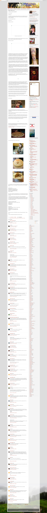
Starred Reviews (31, 357)
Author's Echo (32, 148)
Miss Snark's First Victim (33, 177)
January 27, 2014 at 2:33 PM (13, 356)
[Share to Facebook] (20, 217)
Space (30, 356)
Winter (30, 385)
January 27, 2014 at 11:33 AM (13, 326)
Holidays (30, 305)
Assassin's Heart (31, 233)
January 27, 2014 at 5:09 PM (13, 375)
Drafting (30, 272)
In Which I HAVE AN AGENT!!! (34, 210)
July (31, 202)
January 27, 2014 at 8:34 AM (13, 261)
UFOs (30, 377)
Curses (30, 266)
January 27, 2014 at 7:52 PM (13, 402)
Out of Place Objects (32, 328)
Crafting (30, 262)
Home (18, 504)
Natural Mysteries (31, 325)
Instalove (30, 310)
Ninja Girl (11, 408)
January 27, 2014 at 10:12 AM (13, 296)
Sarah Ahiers (34, 11)
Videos (30, 382)
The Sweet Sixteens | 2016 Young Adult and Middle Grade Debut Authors (33, 184)
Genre (30, 289)
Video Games (31, 381)
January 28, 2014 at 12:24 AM (13, 412)
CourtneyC (11, 404)
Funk (30, 285)
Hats (30, 301)
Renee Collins (11, 358)
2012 (31, 217)
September (32, 200)
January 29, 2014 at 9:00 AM (13, 475)
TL (10, 259)
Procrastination (31, 338)
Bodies (30, 243)
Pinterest (30, 334)
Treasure (30, 372)
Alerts (30, 227)
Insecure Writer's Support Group (34, 212)
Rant (30, 344)
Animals (30, 228)
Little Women (31, 314)
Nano (30, 324)
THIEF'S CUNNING (32, 21)
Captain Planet (31, 252)
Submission (31, 363)
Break (30, 247)
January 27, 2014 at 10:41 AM (13, 306)
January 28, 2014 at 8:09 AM (13, 422)
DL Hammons (31, 156)
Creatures (31, 263)
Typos (30, 376)
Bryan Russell (11, 313)
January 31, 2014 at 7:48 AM (13, 483)
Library (30, 313)
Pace (30, 330)
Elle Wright (11, 349)
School (30, 348)
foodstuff (30, 280)
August (31, 201)
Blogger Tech (31, 242)
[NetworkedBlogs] (34, 116)
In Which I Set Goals (33, 209)
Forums (30, 281)
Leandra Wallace (12, 377)
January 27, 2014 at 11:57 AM (13, 335)
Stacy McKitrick (12, 333)
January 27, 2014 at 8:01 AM (13, 230)
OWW (30, 329)
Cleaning (30, 256)
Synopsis (30, 366)
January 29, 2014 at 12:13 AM (13, 455)
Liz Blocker (11, 463)
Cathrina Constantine (12, 467)
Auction (30, 234)
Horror (30, 306)
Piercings (31, 333)
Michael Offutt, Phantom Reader (13, 317)
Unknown (11, 438)
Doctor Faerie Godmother (33, 159)
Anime (30, 229)
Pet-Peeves (31, 332)
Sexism (30, 352)
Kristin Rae (11, 245)
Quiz (30, 343)
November (32, 198)
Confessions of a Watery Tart (33, 154)
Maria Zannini (31, 169)
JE (10, 471)
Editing (30, 275)
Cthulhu (30, 265)
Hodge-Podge (31, 304)
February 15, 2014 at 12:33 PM (13, 500)
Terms (30, 368)
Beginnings (31, 239)
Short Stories (31, 353)
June (31, 203)
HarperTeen (31, 299)
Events (30, 277)
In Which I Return (32, 211)
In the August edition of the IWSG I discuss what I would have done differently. (33, 175)
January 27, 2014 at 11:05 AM (13, 315)
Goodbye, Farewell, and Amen (33, 143)
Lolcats (30, 315)
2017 (31, 194)
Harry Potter (31, 300)
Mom (30, 320)
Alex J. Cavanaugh (12, 220)
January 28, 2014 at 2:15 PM (13, 436)
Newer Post (10, 504)
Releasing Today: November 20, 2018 (34, 185)
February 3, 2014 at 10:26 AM (13, 496)
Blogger (27, 510)
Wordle (30, 387)
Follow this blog (34, 117)
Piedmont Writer (32, 181)
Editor (30, 276)
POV (30, 337)
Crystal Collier (11, 263)
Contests (30, 261)
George (30, 290)
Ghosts (30, 291)
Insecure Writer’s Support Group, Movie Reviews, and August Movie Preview (33, 146)
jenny (10, 424)
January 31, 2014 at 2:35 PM (13, 487)
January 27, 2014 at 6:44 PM (13, 392)
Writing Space (31, 391)
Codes (30, 257)
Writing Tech (31, 392)
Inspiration (31, 309)
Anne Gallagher (12, 442)
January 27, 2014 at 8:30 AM (13, 252)
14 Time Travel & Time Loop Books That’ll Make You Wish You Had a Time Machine (33, 152)
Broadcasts (31, 248)
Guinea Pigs (31, 296)
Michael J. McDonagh (32, 171)
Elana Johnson (11, 298)
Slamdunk (11, 373)
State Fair (31, 358)
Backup (30, 237)
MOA (30, 319)
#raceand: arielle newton (32, 187)
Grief (30, 294)
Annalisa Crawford (12, 308)
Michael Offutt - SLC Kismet (33, 174)
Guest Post (31, 295)
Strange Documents (32, 362)
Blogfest (30, 241)
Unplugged (31, 378)
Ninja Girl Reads (32, 179)
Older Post (26, 504)
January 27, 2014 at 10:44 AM (13, 311)
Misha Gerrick (11, 477)
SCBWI (30, 347)
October (32, 199)
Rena (10, 328)
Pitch (30, 335)
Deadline (30, 267)
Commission (31, 258)
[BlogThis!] (19, 217)
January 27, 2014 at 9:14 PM (13, 406)
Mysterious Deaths (32, 323)
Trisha (10, 457)
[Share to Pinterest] (21, 217)
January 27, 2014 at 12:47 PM (13, 343)
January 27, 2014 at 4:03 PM (13, 371)
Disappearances (31, 270)
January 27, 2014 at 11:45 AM (13, 331)
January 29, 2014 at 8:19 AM (13, 469)
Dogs (30, 271)
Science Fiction (31, 349)
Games (30, 286)
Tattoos (30, 367)
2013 (31, 216)
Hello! (30, 167)
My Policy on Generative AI (33, 149)
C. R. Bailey (11, 481)
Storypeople (31, 361)
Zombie (30, 396)
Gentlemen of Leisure (32, 161)
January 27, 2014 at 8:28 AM (13, 243)
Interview (30, 311)
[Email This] (18, 217)
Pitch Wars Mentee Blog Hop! (33, 141)
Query (30, 342)
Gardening (31, 287)
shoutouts (31, 354)
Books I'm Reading (32, 246)
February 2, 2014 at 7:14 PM (13, 492)
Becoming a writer (31, 238)
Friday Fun (32, 208)
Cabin (30, 251)
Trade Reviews (31, 371)
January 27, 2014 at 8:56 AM (13, 270)
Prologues (31, 339)
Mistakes (30, 318)
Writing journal (31, 390)
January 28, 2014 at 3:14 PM (13, 440)
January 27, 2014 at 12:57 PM (13, 347)
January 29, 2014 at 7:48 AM (13, 465)
